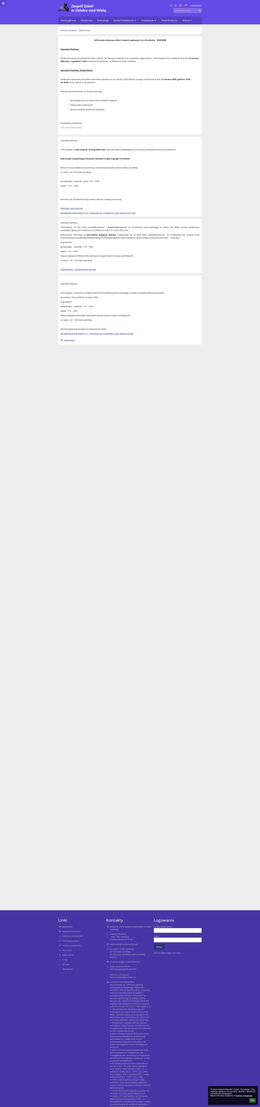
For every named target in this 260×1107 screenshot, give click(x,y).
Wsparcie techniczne (71, 931)
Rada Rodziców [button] (170, 20)
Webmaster (67, 926)
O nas (64, 959)
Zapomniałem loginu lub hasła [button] (167, 952)
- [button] (176, 5)
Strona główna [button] (68, 20)
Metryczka (67, 950)
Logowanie (196, 5)
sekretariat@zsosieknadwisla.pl (124, 944)
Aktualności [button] (86, 20)
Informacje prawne (70, 940)
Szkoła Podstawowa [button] (123, 20)
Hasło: (156, 936)
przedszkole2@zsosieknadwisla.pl (125, 961)
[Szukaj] (199, 10)
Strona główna (68, 30)
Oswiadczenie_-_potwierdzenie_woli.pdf (78, 269)
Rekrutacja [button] (102, 20)
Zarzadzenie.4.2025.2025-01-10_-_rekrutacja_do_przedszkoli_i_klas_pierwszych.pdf (96, 333)
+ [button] (171, 5)
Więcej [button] (186, 20)
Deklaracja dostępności (72, 936)
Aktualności (67, 969)
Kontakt (66, 964)
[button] (180, 5)
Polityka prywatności (71, 945)
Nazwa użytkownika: (163, 926)
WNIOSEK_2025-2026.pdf (71, 208)
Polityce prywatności (244, 1096)
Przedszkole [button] (147, 20)
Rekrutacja (84, 30)
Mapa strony (68, 955)
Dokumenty (69, 340)
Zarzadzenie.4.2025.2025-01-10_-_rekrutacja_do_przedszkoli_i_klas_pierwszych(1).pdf (97, 213)
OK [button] (252, 1100)
